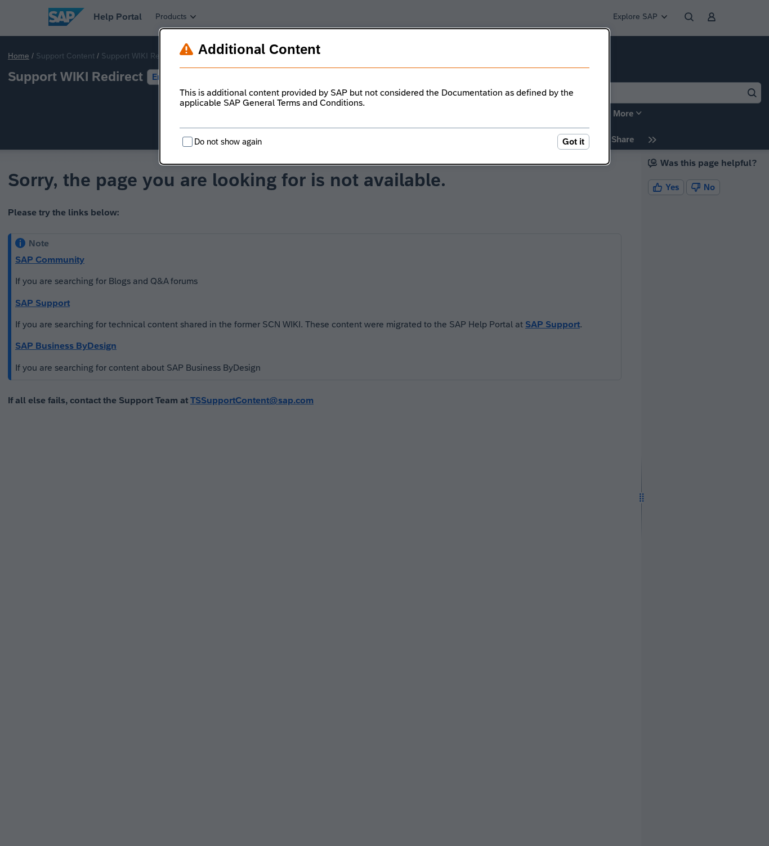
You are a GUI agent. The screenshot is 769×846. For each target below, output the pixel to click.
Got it (573, 141)
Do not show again (228, 141)
